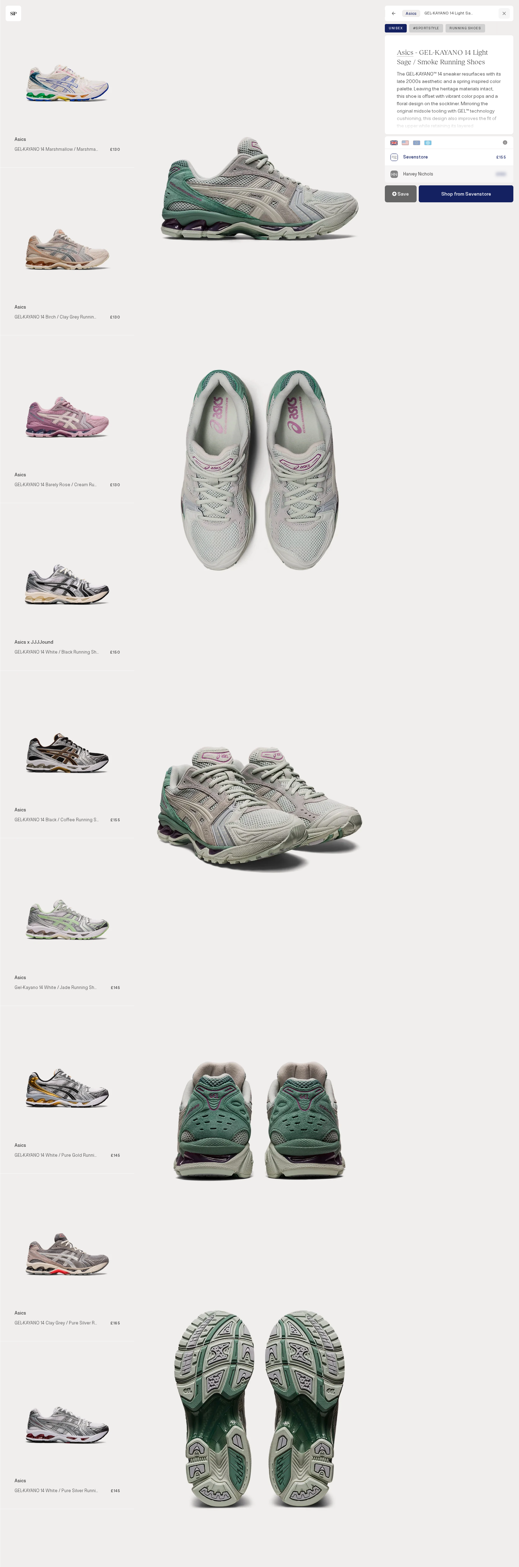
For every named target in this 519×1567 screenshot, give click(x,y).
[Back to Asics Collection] (504, 13)
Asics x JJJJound (33, 642)
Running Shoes (465, 28)
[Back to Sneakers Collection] (393, 13)
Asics (405, 52)
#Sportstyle (426, 28)
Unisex (396, 28)
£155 (501, 157)
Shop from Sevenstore (466, 194)
